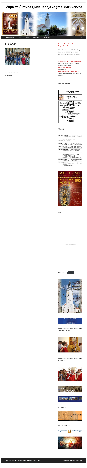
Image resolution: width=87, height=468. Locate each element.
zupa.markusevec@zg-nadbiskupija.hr (69, 54)
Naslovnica (10, 37)
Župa (20, 37)
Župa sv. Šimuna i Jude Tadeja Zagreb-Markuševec (44, 7)
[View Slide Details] (70, 416)
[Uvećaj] (80, 173)
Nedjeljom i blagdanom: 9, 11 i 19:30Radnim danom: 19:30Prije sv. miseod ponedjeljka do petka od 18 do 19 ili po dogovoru (70, 68)
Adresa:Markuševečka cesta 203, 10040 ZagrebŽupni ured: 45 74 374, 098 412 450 (70, 49)
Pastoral (47, 37)
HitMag (80, 460)
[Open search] (81, 38)
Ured (27, 37)
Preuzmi (71, 272)
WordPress (72, 460)
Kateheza (36, 37)
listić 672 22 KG (62, 272)
